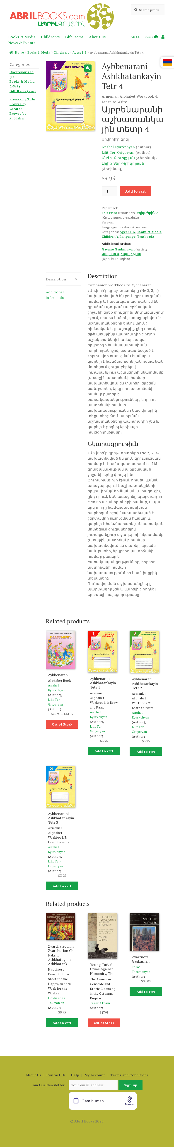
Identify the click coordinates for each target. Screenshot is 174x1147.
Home (19, 52)
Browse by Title (22, 99)
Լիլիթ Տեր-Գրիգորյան (123, 163)
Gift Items (74, 37)
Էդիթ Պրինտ (148, 213)
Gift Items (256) (23, 91)
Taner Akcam (100, 1003)
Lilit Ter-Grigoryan (118, 152)
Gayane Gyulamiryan (118, 249)
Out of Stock (62, 724)
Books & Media (22, 37)
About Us (97, 37)
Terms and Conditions (129, 1075)
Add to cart (135, 191)
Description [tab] (56, 279)
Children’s (50, 37)
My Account (95, 1075)
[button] (88, 68)
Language (127, 236)
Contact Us (55, 1075)
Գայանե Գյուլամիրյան (121, 254)
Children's (61, 52)
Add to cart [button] (104, 751)
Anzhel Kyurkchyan (118, 146)
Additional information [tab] (56, 295)
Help (75, 1075)
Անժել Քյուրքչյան (118, 157)
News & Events (21, 42)
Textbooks (146, 236)
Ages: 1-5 (79, 52)
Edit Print (109, 213)
